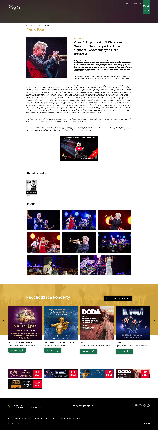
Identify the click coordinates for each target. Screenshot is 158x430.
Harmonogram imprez (84, 8)
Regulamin (124, 8)
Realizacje (99, 8)
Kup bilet (14, 350)
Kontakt (133, 8)
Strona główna (14, 418)
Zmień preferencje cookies (34, 423)
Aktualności (69, 8)
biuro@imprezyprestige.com (83, 406)
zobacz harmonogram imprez (117, 298)
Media (115, 8)
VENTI (148, 423)
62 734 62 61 (20, 406)
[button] (3, 321)
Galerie (108, 8)
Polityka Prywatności (19, 423)
